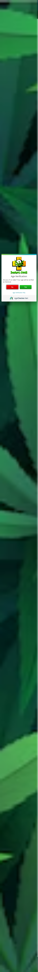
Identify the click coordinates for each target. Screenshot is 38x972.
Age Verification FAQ (19, 292)
